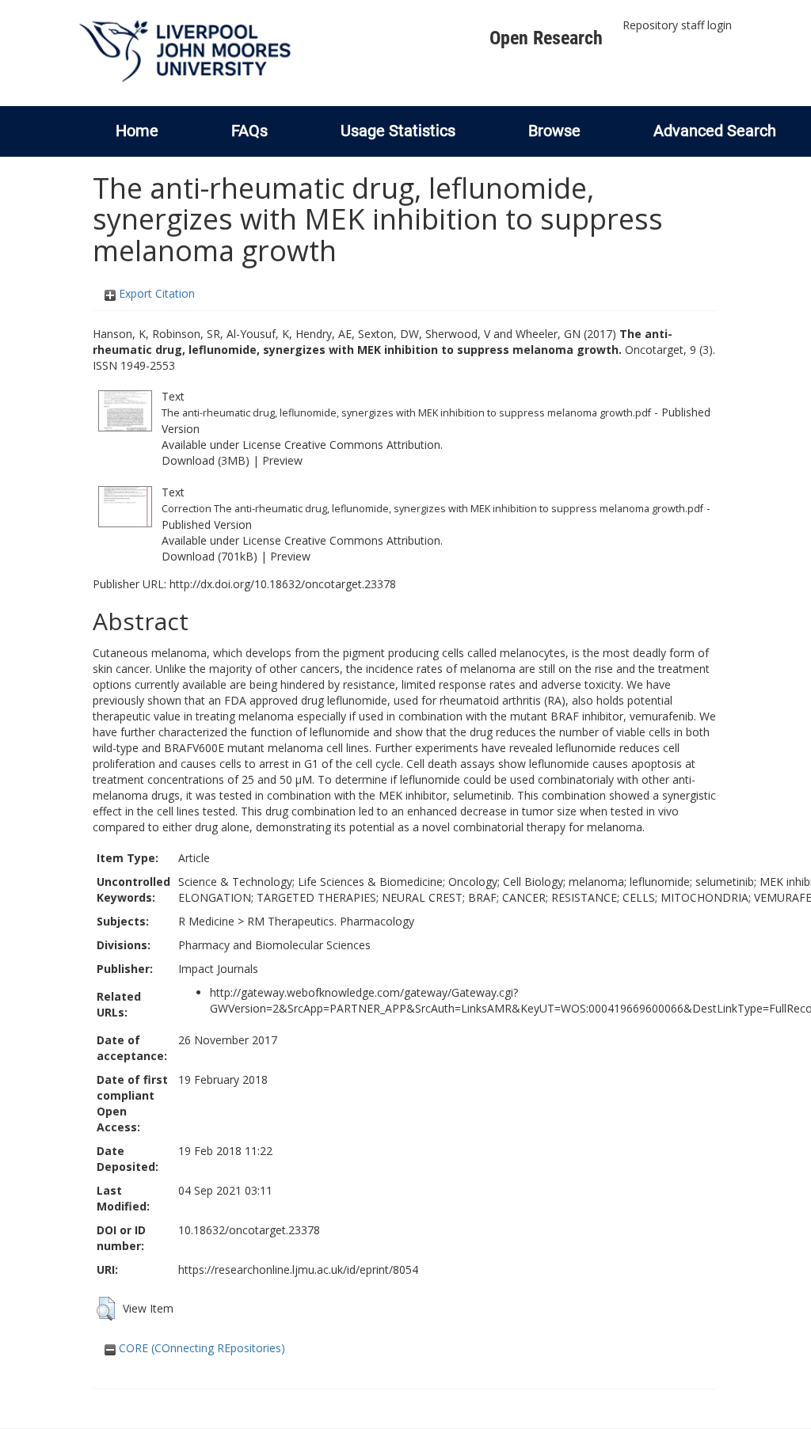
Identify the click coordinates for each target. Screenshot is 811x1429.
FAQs (249, 130)
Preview (282, 460)
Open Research (546, 38)
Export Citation (155, 293)
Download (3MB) (205, 460)
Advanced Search (714, 130)
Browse (554, 130)
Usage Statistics (398, 130)
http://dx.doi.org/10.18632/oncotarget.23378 (282, 583)
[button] (106, 1309)
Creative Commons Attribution (362, 444)
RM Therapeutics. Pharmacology (330, 921)
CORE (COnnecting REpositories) (200, 1347)
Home (137, 130)
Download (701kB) (209, 556)
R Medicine (206, 921)
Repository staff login (677, 24)
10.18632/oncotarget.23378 (249, 1229)
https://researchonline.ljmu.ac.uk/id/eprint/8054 (298, 1269)
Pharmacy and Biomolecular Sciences (274, 944)
